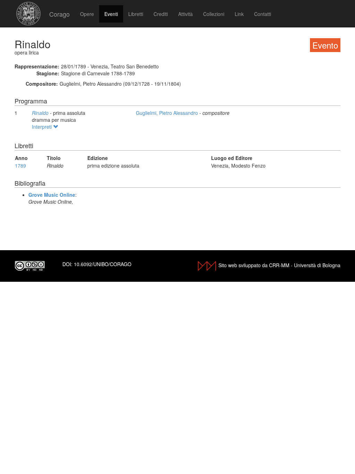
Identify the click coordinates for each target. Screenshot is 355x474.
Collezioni (213, 13)
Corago (59, 13)
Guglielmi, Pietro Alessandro (167, 112)
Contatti (262, 13)
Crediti (161, 13)
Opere (87, 13)
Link (239, 13)
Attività (185, 13)
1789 (20, 165)
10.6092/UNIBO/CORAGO (102, 264)
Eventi (111, 13)
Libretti (135, 13)
